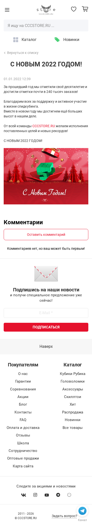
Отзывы (23, 435)
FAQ (23, 420)
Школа (23, 443)
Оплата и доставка (23, 427)
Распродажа (72, 412)
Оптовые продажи (23, 458)
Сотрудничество (23, 451)
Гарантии (23, 381)
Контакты (23, 412)
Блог (23, 404)
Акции (22, 397)
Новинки (71, 39)
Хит (73, 404)
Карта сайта (23, 466)
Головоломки (73, 381)
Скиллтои (72, 397)
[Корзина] (85, 9)
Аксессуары (72, 389)
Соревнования (23, 389)
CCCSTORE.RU (43, 126)
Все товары (73, 427)
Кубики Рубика (72, 374)
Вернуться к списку (23, 52)
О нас (23, 374)
